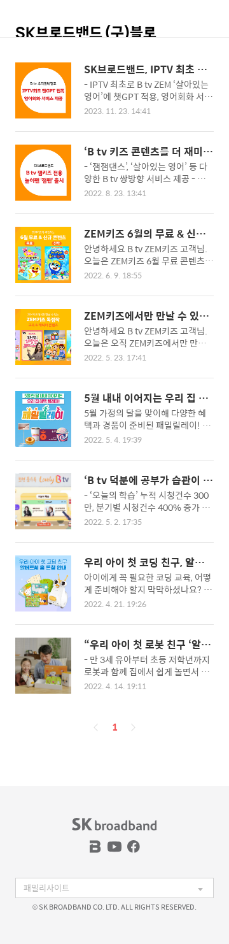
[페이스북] (133, 846)
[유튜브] (114, 846)
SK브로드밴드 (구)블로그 (85, 38)
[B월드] (95, 846)
